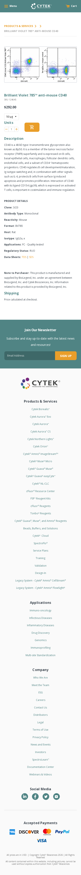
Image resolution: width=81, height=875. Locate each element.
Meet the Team (40, 685)
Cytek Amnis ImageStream (40, 454)
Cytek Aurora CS (40, 431)
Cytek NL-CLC (40, 483)
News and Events (40, 744)
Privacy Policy (40, 737)
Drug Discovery (41, 633)
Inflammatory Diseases (40, 625)
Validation (41, 565)
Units (8, 122)
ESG (40, 692)
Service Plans (40, 550)
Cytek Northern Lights (40, 439)
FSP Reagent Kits (40, 498)
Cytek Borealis (40, 409)
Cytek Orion (40, 446)
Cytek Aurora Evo (40, 416)
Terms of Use (40, 729)
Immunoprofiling (40, 647)
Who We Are (40, 677)
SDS (31, 257)
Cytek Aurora (40, 424)
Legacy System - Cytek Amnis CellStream (40, 580)
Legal (40, 722)
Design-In (40, 573)
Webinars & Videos (40, 774)
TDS (24, 257)
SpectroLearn (40, 759)
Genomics (41, 640)
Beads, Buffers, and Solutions (40, 528)
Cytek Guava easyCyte (40, 476)
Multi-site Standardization (40, 655)
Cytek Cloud (41, 536)
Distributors (40, 715)
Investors (40, 752)
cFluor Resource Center (40, 491)
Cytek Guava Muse (40, 469)
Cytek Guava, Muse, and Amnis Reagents (41, 521)
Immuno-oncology (40, 610)
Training (40, 558)
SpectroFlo (41, 543)
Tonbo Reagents (40, 513)
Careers (40, 700)
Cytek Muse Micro (40, 461)
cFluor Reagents (40, 506)
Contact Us (40, 707)
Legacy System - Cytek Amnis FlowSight (40, 588)
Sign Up (66, 356)
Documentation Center (40, 767)
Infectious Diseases (40, 618)
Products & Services (18, 26)
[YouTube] (56, 796)
